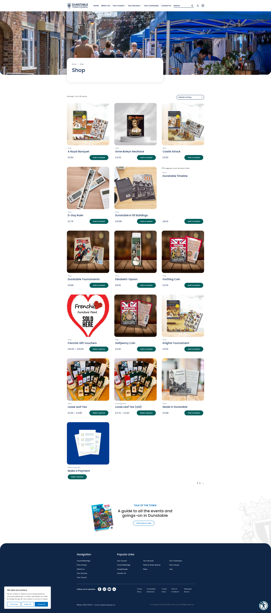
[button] (263, 605)
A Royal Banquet (78, 151)
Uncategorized (120, 403)
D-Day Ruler (75, 215)
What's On (105, 5)
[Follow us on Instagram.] (104, 589)
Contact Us (166, 5)
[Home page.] (77, 6)
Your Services (134, 5)
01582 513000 (87, 605)
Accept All (41, 604)
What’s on (81, 569)
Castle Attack (171, 151)
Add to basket (99, 157)
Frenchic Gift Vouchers (82, 343)
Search (192, 6)
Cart (171, 569)
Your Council (118, 5)
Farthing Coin (171, 279)
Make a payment (74, 467)
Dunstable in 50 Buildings (131, 215)
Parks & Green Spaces (151, 565)
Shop (69, 148)
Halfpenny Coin (125, 343)
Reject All (27, 604)
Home (96, 5)
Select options (99, 349)
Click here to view (143, 523)
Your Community (151, 5)
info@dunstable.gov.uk (107, 605)
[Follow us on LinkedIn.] (114, 589)
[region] (27, 598)
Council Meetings (83, 561)
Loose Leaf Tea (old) (128, 407)
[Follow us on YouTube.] (109, 589)
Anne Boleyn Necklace (129, 151)
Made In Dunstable (175, 407)
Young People (122, 569)
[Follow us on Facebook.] (99, 589)
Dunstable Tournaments (84, 279)
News (145, 569)
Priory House (82, 565)
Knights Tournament (176, 343)
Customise (14, 604)
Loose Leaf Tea (77, 407)
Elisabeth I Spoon (126, 279)
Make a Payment (79, 471)
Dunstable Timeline (175, 176)
